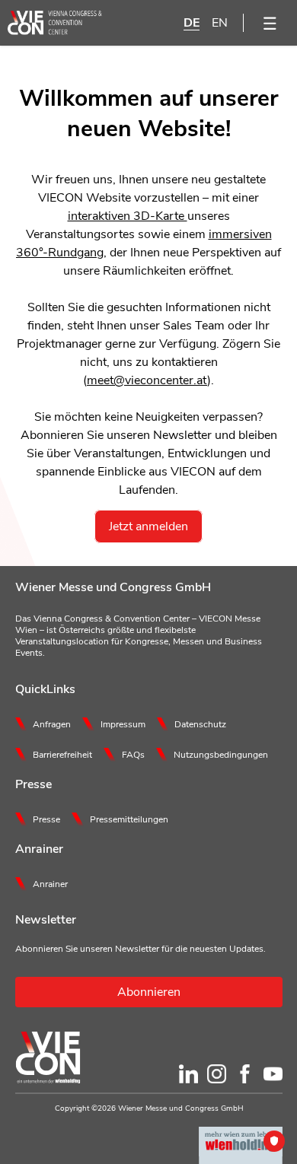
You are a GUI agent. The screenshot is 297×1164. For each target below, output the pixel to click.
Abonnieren (148, 992)
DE (192, 22)
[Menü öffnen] (270, 23)
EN (220, 22)
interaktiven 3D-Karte (127, 216)
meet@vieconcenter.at (147, 380)
